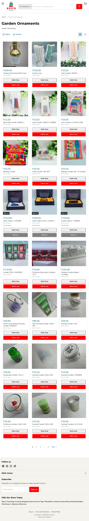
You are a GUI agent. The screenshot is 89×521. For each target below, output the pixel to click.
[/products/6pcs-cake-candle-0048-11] (15, 103)
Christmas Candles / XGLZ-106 (14, 424)
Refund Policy (56, 512)
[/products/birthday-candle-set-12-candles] (73, 152)
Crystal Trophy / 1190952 (70, 221)
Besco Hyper (7, 75)
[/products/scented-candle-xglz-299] (44, 405)
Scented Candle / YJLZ (69, 324)
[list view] (85, 34)
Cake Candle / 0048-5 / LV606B (44, 122)
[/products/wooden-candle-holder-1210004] (73, 253)
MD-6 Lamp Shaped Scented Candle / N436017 (14, 325)
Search (31, 512)
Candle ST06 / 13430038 (12, 272)
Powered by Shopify (44, 517)
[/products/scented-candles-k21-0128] (73, 405)
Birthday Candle (9, 172)
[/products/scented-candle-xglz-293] (44, 356)
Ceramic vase (37, 73)
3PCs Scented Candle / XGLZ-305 (43, 325)
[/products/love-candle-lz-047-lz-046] (73, 103)
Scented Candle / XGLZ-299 (42, 424)
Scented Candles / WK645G (71, 375)
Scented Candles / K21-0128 (71, 424)
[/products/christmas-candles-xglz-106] (15, 405)
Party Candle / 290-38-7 (41, 172)
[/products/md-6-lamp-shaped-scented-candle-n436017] (15, 304)
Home (4, 17)
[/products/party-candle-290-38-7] (44, 152)
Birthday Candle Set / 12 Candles (73, 172)
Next (54, 447)
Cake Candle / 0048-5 (69, 73)
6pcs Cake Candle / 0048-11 (13, 122)
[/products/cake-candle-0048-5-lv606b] (44, 103)
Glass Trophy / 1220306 (12, 221)
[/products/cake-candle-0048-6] (73, 54)
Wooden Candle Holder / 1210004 (70, 273)
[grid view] (80, 34)
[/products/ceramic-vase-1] (44, 54)
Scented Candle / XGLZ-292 (42, 375)
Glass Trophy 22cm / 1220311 (43, 221)
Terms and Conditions (42, 512)
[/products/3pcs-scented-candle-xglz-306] (44, 304)
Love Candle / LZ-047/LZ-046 (72, 122)
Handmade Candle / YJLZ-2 (13, 375)
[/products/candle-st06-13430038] (15, 253)
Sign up (34, 489)
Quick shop (15, 80)
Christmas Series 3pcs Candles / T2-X (44, 273)
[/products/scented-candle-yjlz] (73, 304)
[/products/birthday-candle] (15, 152)
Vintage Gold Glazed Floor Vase (14, 73)
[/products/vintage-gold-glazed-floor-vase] (15, 54)
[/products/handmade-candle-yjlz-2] (15, 356)
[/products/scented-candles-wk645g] (73, 356)
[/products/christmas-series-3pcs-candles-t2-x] (44, 253)
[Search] (79, 6)
